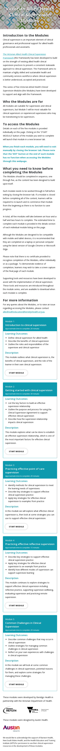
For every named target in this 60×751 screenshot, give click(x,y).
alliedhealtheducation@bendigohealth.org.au (24, 311)
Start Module (16, 372)
